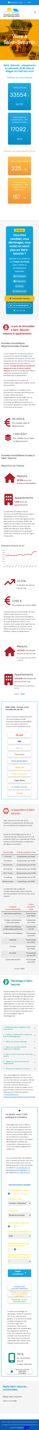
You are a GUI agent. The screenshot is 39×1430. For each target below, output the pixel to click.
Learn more (20, 1427)
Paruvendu (19, 754)
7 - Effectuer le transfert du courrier (16, 1069)
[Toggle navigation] (35, 12)
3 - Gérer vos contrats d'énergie (15, 1042)
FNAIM (22, 694)
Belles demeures (19, 774)
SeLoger (19, 735)
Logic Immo (19, 780)
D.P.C (29, 2)
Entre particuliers (20, 761)
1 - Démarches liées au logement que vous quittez (16, 1028)
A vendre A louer (19, 787)
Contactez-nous (16, 2)
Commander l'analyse (21, 298)
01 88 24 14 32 (24, 1172)
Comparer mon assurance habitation (19, 1287)
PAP (19, 741)
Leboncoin (19, 767)
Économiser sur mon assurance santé (19, 1300)
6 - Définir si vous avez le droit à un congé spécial (16, 1062)
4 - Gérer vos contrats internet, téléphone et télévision (15, 1048)
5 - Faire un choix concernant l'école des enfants (18, 1055)
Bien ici (19, 748)
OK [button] (27, 1427)
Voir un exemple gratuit (21, 305)
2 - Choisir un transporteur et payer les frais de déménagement (17, 1035)
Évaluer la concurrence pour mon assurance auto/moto (19, 1294)
